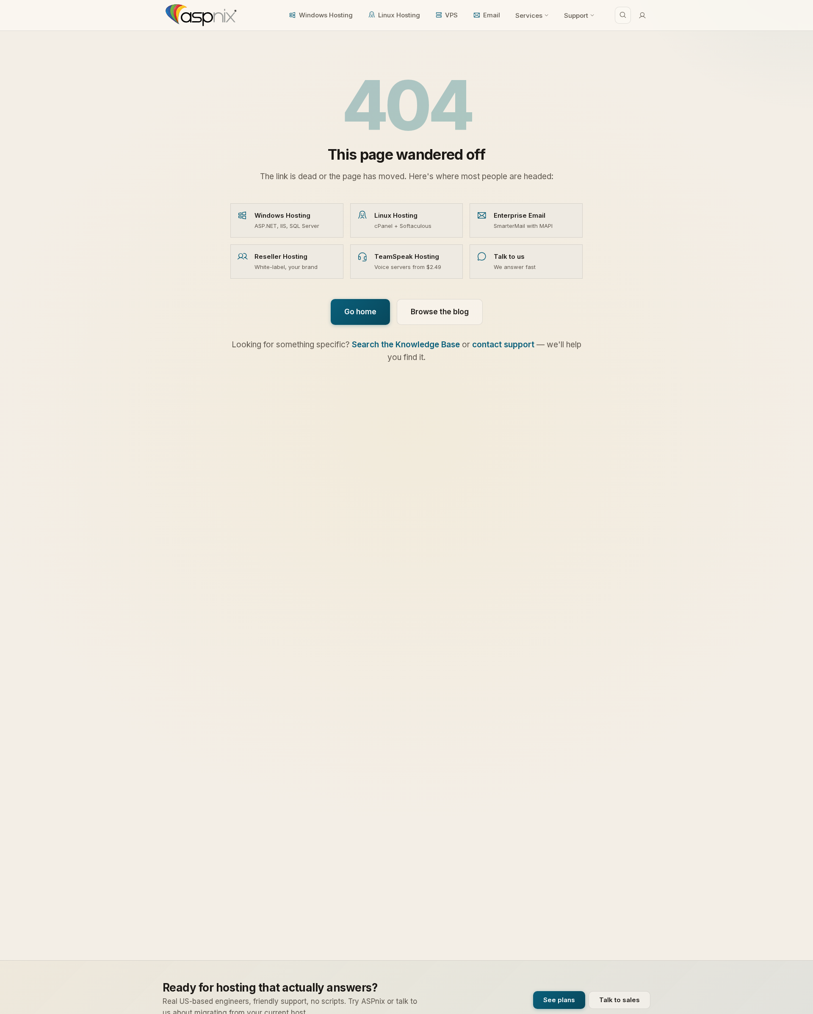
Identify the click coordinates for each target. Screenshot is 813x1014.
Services (528, 15)
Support (576, 15)
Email (491, 15)
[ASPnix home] (200, 15)
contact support (503, 344)
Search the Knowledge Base (406, 344)
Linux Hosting (399, 15)
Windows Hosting (326, 15)
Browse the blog (440, 312)
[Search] (623, 15)
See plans (559, 1000)
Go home (360, 312)
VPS (451, 15)
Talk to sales (619, 1000)
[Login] (642, 15)
